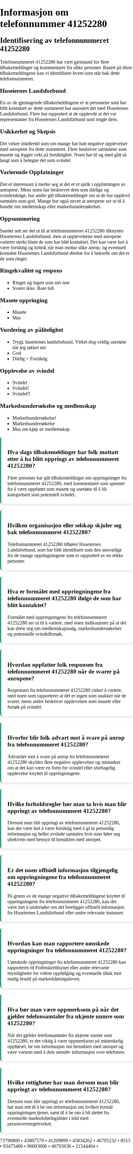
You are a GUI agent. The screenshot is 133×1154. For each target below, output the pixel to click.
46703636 (61, 1146)
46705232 (106, 1140)
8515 (126, 1140)
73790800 (10, 1140)
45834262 (82, 1140)
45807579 (34, 1140)
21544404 (85, 1146)
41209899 (58, 1140)
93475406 (13, 1146)
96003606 (37, 1146)
